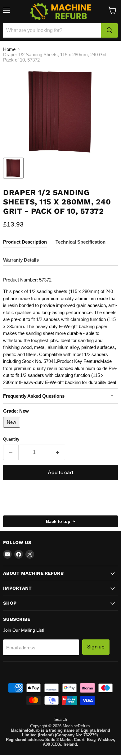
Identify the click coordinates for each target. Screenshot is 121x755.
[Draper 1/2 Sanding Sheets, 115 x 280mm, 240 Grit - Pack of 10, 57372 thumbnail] (13, 168)
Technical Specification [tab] (80, 242)
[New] (12, 429)
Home (9, 49)
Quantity (11, 439)
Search (60, 719)
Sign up (96, 647)
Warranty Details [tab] (21, 260)
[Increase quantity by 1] (57, 452)
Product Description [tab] (25, 242)
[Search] (109, 30)
